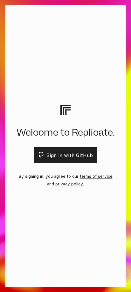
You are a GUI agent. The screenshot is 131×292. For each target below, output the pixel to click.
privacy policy (69, 183)
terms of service (96, 176)
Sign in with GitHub (69, 155)
